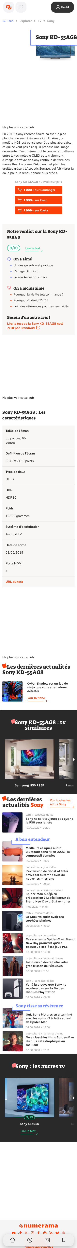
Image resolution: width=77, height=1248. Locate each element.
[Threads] (63, 1233)
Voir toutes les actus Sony (60, 802)
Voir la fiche (36, 698)
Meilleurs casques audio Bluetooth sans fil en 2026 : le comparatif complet (48, 851)
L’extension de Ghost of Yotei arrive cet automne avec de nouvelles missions (47, 874)
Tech (10, 21)
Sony (50, 21)
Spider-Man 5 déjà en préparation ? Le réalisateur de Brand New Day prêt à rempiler (48, 897)
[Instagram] (32, 1233)
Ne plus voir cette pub (18, 127)
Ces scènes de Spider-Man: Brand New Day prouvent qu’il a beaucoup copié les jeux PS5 (50, 943)
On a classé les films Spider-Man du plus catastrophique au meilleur (50, 1041)
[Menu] (20, 7)
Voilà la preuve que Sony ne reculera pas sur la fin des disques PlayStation (46, 988)
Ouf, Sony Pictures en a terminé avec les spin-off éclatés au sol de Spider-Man (49, 1018)
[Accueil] (8, 7)
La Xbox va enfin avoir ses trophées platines (45, 918)
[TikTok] (20, 1233)
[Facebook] (38, 1233)
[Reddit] (44, 1233)
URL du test (14, 582)
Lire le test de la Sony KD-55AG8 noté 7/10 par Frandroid (35, 326)
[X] (26, 1233)
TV (39, 21)
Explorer (26, 21)
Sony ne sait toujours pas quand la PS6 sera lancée (49, 820)
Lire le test (32, 248)
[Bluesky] (57, 1233)
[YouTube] (13, 1233)
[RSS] (51, 1233)
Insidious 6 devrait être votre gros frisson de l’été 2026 (47, 964)
